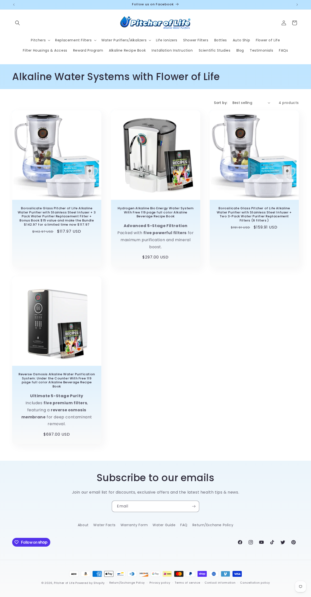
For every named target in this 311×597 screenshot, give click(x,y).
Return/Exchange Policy (127, 583)
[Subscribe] (193, 506)
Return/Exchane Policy (212, 525)
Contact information (220, 583)
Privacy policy (159, 583)
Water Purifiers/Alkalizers (124, 40)
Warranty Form (134, 525)
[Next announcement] (297, 4)
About (83, 525)
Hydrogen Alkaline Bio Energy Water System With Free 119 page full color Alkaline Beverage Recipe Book (156, 212)
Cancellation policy (255, 583)
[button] (17, 23)
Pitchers (38, 40)
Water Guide (164, 525)
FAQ (184, 525)
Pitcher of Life (64, 583)
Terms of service (187, 583)
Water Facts (104, 525)
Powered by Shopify (90, 583)
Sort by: (220, 102)
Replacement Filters (73, 40)
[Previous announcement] (14, 4)
